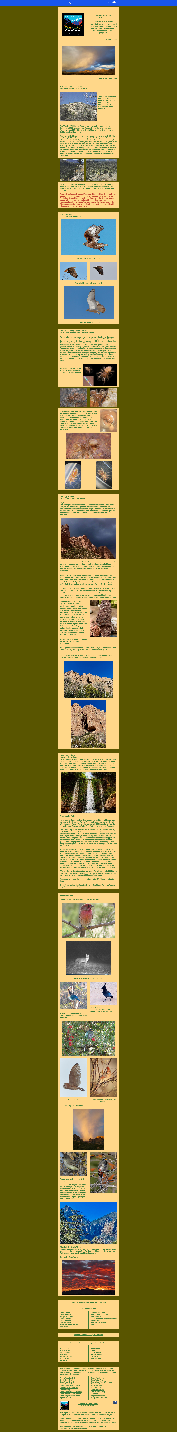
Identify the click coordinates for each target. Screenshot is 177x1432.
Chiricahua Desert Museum (101, 1382)
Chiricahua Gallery (67, 1384)
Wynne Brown (65, 1398)
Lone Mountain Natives (69, 1388)
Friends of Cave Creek (88, 1404)
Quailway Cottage (97, 1390)
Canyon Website (88, 1406)
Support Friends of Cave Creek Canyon (88, 1302)
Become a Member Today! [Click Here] (88, 1335)
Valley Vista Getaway (99, 1398)
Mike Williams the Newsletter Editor (73, 1428)
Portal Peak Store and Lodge (71, 1392)
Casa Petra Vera (97, 1380)
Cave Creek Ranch (67, 1382)
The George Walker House (70, 1396)
